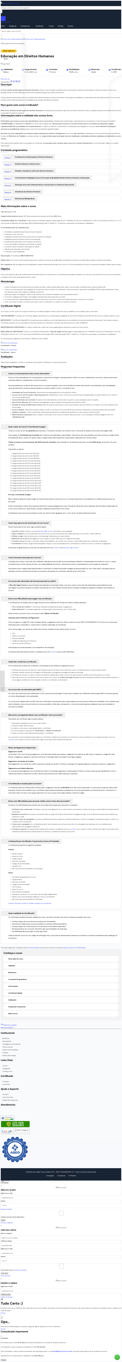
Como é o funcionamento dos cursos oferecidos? (29, 373)
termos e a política (20, 1270)
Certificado (39, 26)
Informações (13, 986)
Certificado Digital (15, 993)
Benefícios (12, 973)
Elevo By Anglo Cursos (45, 531)
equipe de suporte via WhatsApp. (74, 948)
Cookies (5, 1053)
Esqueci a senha (6, 1209)
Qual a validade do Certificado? (21, 913)
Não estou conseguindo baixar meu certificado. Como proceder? (35, 715)
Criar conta (5, 1273)
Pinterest (73, 1176)
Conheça (5, 1081)
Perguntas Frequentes (17, 1007)
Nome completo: (6, 1233)
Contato (70, 26)
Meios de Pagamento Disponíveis (22, 748)
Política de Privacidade (10, 1050)
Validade (11, 966)
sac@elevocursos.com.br (63, 1351)
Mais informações (7, 1027)
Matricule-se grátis (10, 1025)
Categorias (12, 26)
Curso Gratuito (9, 51)
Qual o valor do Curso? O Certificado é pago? (27, 427)
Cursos (51, 26)
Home (3, 26)
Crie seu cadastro (7, 1223)
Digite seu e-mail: (7, 1193)
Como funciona (7, 1097)
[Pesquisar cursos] (1, 11)
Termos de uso (7, 1047)
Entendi (4, 1360)
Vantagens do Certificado (11, 1044)
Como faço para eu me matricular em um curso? (28, 523)
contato (56, 548)
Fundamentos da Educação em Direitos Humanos (29, 157)
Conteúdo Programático (17, 979)
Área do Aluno (6, 22)
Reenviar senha (6, 1294)
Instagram (50, 1176)
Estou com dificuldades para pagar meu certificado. (30, 598)
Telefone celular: (6, 1241)
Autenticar (6, 1084)
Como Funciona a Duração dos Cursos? (24, 557)
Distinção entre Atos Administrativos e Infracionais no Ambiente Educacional (39, 185)
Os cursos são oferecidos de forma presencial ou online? (32, 581)
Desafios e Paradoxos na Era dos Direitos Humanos (29, 171)
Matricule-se (5, 79)
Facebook (61, 1176)
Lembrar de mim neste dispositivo (12, 1217)
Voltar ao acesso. (7, 1297)
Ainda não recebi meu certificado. (22, 662)
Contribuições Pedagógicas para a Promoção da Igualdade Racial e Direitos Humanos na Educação (47, 178)
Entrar (3, 1220)
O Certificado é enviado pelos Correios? (25, 783)
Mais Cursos (13, 1014)
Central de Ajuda (33, 948)
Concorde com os (14, 1270)
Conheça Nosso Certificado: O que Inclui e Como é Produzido (33, 841)
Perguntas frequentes (10, 1100)
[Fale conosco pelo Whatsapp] (117, 1357)
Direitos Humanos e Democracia (22, 164)
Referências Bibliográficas (20, 199)
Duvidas (60, 26)
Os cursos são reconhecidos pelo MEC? (24, 689)
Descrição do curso (15, 959)
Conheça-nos (25, 26)
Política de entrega (9, 1056)
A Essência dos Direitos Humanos (22, 192)
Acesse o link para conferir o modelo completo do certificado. (30, 903)
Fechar (6, 1182)
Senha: (3, 1201)
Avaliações (12, 1000)
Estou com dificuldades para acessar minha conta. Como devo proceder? (39, 801)
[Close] (1, 1185)
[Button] (1, 35)
